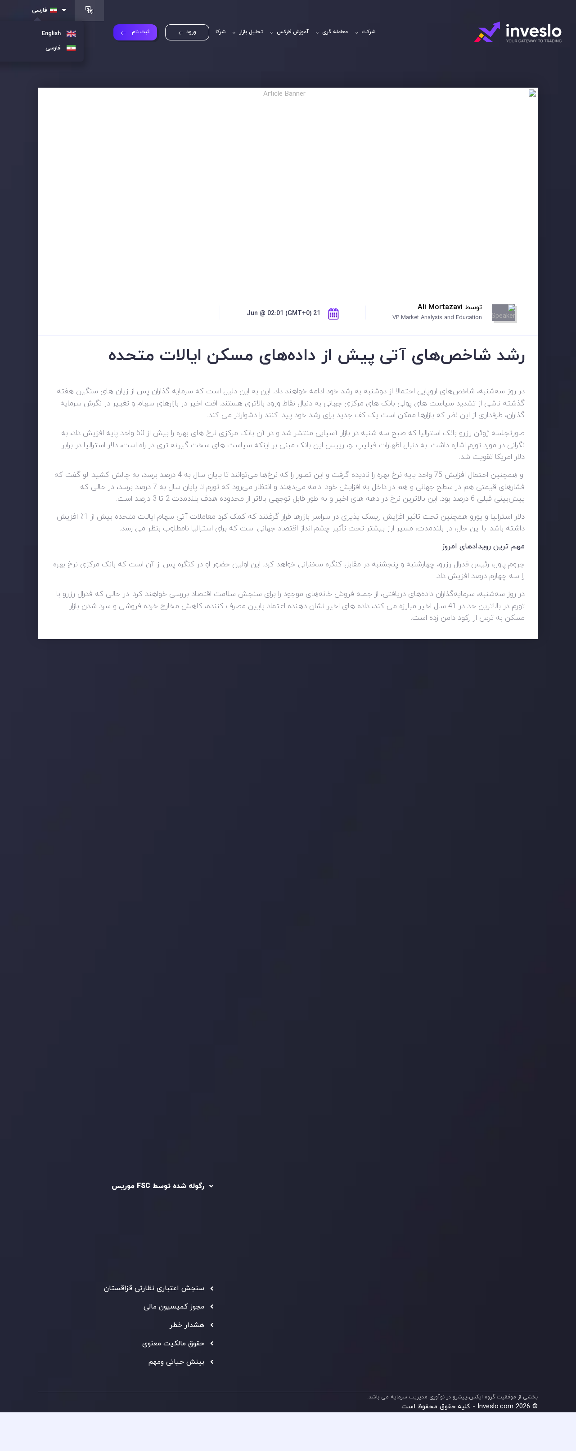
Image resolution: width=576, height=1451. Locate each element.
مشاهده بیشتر (78, 849)
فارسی (39, 10)
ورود (191, 32)
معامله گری (334, 32)
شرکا (220, 32)
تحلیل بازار (250, 32)
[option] (160, 810)
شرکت (367, 32)
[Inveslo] (518, 32)
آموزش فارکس (292, 32)
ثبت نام (140, 32)
